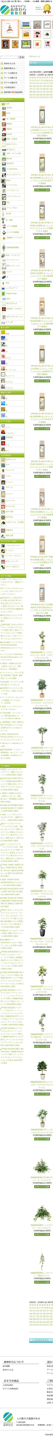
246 (51, 95)
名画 (8, 113)
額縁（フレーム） (13, 266)
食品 (7, 283)
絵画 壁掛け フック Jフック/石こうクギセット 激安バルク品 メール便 (12, 691)
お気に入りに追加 (42, 142)
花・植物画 (10, 119)
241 (34, 95)
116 (44, 83)
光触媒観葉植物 (12, 247)
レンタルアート (11, 288)
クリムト (9, 482)
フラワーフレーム (13, 196)
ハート (7, 427)
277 (47, 97)
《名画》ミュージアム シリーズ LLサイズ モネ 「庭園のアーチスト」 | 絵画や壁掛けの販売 (12, 817)
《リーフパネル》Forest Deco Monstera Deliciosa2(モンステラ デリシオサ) (12, 657)
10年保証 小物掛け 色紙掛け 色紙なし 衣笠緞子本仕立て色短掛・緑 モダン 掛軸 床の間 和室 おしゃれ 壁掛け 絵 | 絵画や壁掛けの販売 (12, 870)
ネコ (7, 451)
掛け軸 (8, 213)
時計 (8, 202)
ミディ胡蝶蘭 (11, 226)
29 (30, 78)
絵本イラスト (11, 144)
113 (34, 83)
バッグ (9, 272)
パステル (9, 388)
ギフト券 (9, 322)
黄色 (7, 334)
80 (47, 81)
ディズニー (10, 550)
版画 (8, 299)
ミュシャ (9, 494)
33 (40, 78)
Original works (11, 293)
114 (37, 83)
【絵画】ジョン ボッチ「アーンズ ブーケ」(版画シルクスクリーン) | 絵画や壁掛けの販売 (12, 772)
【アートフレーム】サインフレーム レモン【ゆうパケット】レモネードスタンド (12, 591)
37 (50, 78)
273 (34, 97)
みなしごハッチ (11, 561)
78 (42, 81)
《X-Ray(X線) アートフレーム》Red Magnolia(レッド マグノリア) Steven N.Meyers (12, 715)
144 (30, 86)
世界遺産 (9, 437)
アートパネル (11, 208)
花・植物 (9, 220)
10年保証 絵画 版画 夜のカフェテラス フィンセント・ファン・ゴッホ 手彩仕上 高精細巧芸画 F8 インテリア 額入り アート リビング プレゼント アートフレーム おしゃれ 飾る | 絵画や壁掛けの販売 (12, 960)
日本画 (9, 134)
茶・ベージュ (10, 370)
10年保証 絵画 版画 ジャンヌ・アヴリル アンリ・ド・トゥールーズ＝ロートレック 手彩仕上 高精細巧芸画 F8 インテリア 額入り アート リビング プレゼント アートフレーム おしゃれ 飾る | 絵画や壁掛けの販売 (12, 1036)
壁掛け (8, 180)
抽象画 (9, 129)
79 (45, 81)
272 (30, 97)
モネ (7, 465)
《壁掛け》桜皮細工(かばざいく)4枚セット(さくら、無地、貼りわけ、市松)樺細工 (11, 666)
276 (44, 97)
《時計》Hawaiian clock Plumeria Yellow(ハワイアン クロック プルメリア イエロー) (12, 737)
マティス (9, 487)
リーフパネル (11, 185)
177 (34, 89)
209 (34, 92)
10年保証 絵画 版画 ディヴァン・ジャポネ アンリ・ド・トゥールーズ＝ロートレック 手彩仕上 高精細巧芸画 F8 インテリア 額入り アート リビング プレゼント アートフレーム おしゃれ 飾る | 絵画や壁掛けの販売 (12, 1016)
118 (51, 83)
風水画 (9, 159)
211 (40, 92)
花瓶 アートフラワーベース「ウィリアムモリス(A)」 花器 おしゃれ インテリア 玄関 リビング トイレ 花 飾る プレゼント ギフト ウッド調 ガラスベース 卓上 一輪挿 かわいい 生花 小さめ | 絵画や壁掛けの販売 (12, 852)
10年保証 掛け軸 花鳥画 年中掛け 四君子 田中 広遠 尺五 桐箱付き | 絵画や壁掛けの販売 (12, 891)
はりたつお (10, 506)
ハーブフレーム (12, 190)
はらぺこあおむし (12, 566)
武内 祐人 (9, 517)
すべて (37, 57)
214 (51, 92)
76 (37, 81)
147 (40, 86)
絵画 (7, 104)
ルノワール (10, 500)
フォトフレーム (12, 260)
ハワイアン (10, 433)
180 (44, 89)
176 (30, 89)
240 (30, 95)
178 (37, 89)
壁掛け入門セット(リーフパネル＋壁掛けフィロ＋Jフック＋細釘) (12, 618)
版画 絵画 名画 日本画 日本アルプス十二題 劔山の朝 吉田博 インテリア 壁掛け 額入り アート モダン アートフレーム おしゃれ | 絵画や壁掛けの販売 (12, 783)
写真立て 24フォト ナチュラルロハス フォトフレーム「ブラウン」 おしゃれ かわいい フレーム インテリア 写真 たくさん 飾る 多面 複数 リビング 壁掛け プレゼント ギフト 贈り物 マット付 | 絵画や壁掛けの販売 (12, 918)
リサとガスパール (12, 545)
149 (47, 86)
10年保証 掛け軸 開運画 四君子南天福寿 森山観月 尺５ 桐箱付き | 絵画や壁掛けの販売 (12, 808)
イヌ (7, 445)
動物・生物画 (11, 139)
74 (33, 81)
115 (40, 83)
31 (35, 78)
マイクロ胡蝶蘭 (12, 232)
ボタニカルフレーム (14, 317)
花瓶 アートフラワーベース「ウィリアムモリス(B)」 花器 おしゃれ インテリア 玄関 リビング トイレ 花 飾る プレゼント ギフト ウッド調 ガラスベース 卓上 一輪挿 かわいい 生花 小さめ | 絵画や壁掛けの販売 (12, 832)
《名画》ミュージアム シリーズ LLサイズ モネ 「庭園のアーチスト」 (12, 582)
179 (40, 89)
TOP (31, 57)
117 (47, 83)
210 (37, 92)
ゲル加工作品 (11, 169)
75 (35, 81)
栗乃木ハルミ (10, 459)
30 (33, 78)
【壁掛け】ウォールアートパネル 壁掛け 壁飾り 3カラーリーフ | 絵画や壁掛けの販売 (12, 933)
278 (51, 97)
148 (44, 86)
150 (51, 86)
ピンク (8, 358)
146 (37, 86)
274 (37, 97)
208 (30, 92)
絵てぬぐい (10, 149)
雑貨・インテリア (12, 255)
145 (34, 86)
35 (45, 78)
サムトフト (10, 470)
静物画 (9, 124)
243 (40, 95)
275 (40, 97)
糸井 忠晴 (9, 511)
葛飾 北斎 (9, 535)
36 (47, 78)
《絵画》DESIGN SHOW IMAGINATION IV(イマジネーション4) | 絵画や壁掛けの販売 (12, 882)
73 (30, 81)
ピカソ (8, 476)
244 (44, 95)
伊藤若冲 (9, 530)
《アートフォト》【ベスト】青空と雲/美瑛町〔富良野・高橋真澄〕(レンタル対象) (12, 675)
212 (44, 92)
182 (51, 89)
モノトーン (10, 376)
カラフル (9, 382)
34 (42, 78)
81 (50, 81)
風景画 (9, 108)
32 (37, 78)
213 (47, 92)
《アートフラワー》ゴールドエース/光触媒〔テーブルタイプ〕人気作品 (12, 700)
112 (30, 83)
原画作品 (10, 163)
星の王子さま (11, 303)
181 (47, 89)
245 (47, 95)
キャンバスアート (13, 175)
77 (40, 81)
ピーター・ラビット (13, 556)
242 (37, 95)
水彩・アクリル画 (13, 153)
